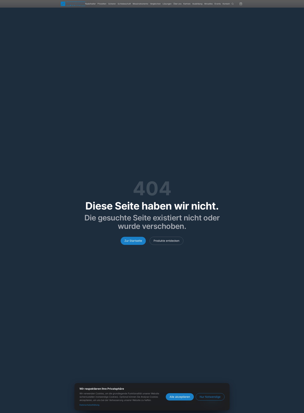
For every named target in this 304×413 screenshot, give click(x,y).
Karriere (186, 4)
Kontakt (226, 4)
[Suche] (232, 4)
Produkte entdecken (166, 240)
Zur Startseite (133, 240)
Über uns (177, 4)
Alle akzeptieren (180, 396)
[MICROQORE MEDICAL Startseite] (73, 4)
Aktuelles (208, 4)
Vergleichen (155, 4)
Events (218, 4)
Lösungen (167, 4)
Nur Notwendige (210, 396)
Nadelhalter (90, 4)
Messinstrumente (140, 4)
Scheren (112, 4)
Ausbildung (197, 4)
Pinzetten (102, 4)
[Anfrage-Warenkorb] (241, 4)
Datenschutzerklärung (89, 405)
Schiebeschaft (124, 4)
